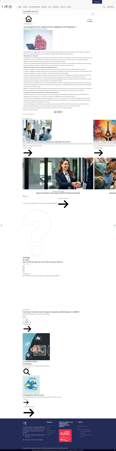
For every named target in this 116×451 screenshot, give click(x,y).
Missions (25, 7)
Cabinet (20, 7)
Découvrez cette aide (63, 198)
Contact (69, 7)
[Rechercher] (92, 14)
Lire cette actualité (28, 147)
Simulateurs (56, 7)
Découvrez (26, 399)
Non (28, 264)
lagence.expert (64, 448)
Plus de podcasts (27, 324)
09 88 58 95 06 (110, 7)
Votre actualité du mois (29, 406)
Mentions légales (31, 448)
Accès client (97, 2)
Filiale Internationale (34, 7)
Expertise (49, 426)
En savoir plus (80, 450)
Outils (49, 7)
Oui (24, 264)
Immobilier (44, 7)
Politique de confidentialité (41, 448)
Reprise (48, 428)
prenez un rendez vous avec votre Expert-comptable (60, 107)
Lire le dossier (27, 368)
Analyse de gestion (51, 430)
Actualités (63, 7)
